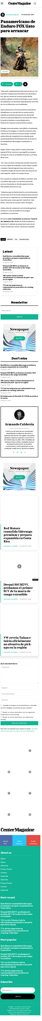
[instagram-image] (29, 750)
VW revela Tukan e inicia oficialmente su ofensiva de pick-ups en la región (18, 277)
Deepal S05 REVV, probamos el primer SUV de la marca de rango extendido (16, 267)
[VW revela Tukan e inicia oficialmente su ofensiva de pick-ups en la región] (19, 619)
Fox (16, 239)
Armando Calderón (12, 15)
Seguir (19, 836)
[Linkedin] (21, 452)
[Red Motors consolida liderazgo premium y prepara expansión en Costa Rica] (19, 510)
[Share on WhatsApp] (10, 1018)
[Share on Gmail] (38, 1018)
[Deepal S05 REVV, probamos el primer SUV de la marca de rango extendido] (19, 566)
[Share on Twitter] (17, 1018)
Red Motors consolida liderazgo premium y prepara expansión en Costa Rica (16, 258)
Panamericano (24, 239)
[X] (25, 452)
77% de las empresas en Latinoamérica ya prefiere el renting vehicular (18, 287)
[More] (25, 84)
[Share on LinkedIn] (24, 1018)
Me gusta (5, 836)
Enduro (5, 71)
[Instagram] (17, 452)
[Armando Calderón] (3, 15)
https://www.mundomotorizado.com (19, 428)
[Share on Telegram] (31, 1018)
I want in (19, 317)
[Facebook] (14, 452)
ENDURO (10, 239)
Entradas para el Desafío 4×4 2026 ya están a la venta (19, 397)
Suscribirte (33, 836)
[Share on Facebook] (3, 1018)
